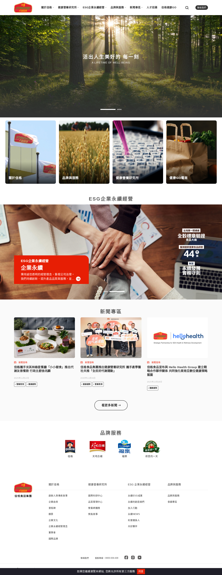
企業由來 (53, 501)
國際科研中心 (95, 495)
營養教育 (20, 384)
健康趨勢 (32, 384)
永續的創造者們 (136, 501)
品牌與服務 (117, 7)
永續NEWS (134, 514)
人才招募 (152, 7)
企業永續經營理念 (58, 526)
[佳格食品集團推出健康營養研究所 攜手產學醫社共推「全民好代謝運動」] (111, 337)
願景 (51, 514)
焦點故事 (93, 514)
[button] (108, 109)
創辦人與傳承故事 (58, 495)
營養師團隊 (94, 508)
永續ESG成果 (135, 495)
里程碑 (52, 508)
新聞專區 (135, 7)
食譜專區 (172, 501)
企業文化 (53, 520)
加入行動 (132, 508)
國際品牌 (53, 538)
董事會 (52, 532)
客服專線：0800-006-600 (107, 558)
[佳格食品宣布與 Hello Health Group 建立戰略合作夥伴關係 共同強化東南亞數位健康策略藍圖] (177, 337)
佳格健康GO (168, 7)
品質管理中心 (95, 501)
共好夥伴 (132, 526)
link (30, 152)
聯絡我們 (201, 7)
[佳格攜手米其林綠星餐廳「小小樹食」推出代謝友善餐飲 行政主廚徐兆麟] (44, 337)
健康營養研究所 (67, 7)
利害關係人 (134, 520)
